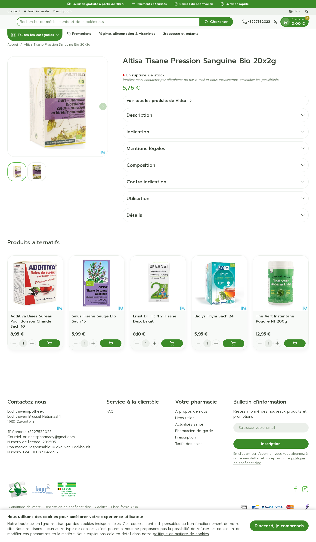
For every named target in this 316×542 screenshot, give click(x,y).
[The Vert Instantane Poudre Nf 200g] (280, 283)
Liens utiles (184, 417)
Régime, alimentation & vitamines (127, 33)
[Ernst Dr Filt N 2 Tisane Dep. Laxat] (158, 283)
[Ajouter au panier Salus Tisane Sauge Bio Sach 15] (110, 343)
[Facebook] (295, 489)
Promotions (81, 33)
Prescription (62, 11)
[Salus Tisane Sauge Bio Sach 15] (96, 283)
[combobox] (108, 21)
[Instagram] (305, 489)
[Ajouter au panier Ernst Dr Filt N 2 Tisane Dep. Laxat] (172, 343)
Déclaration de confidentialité (68, 507)
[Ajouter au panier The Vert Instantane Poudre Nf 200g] (295, 343)
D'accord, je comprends (279, 526)
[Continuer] (103, 106)
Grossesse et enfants (180, 33)
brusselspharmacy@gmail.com (49, 437)
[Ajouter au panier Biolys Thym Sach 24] (233, 343)
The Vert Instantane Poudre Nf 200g (275, 318)
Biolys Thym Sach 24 (214, 316)
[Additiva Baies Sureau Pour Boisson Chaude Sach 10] (35, 283)
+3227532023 (40, 432)
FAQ (110, 411)
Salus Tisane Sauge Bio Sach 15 (94, 318)
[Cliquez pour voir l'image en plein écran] (58, 106)
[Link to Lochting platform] (307, 507)
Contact (13, 11)
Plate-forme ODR (124, 507)
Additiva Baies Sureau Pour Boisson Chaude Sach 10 (31, 321)
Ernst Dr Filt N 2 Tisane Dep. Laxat (155, 318)
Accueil (13, 44)
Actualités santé (36, 11)
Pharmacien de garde (194, 430)
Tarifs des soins (188, 443)
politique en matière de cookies (181, 534)
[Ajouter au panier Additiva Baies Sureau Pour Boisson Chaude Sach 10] (49, 343)
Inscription (271, 444)
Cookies (101, 507)
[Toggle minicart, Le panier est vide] (285, 22)
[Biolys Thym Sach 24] (219, 283)
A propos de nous (191, 411)
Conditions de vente (25, 507)
